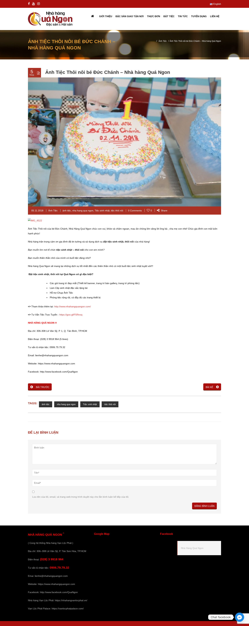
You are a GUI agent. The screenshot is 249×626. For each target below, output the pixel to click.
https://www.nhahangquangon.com (56, 584)
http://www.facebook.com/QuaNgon (59, 592)
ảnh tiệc (67, 210)
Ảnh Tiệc (163, 41)
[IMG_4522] (35, 220)
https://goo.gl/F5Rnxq (70, 314)
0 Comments (135, 210)
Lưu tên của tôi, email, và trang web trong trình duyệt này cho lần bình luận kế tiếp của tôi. (80, 496)
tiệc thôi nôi (117, 210)
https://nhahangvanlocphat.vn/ (71, 600)
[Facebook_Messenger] (239, 617)
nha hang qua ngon (82, 210)
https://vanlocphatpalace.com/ (68, 608)
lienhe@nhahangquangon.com (51, 576)
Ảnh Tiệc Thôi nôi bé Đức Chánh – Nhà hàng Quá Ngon (107, 72)
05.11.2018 (37, 210)
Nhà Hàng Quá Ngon (192, 548)
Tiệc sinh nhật (102, 210)
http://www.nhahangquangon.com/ (72, 306)
